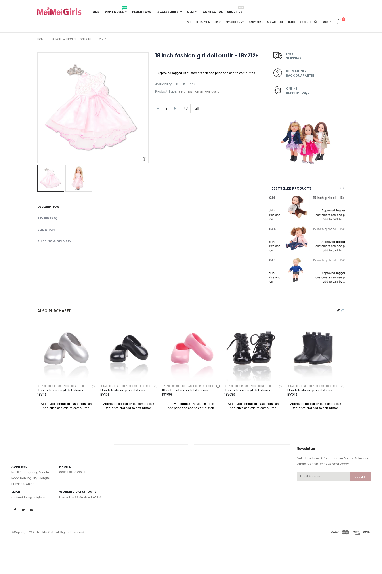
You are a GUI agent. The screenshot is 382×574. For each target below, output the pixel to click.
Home (41, 39)
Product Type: (166, 91)
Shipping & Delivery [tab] (54, 241)
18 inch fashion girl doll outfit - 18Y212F (207, 55)
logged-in (179, 73)
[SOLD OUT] (88, 330)
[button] (339, 310)
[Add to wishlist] (186, 108)
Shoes (84, 386)
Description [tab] (48, 207)
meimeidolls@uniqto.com (30, 497)
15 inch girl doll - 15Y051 (318, 198)
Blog (292, 22)
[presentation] (339, 188)
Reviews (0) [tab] (47, 218)
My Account (235, 22)
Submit (360, 477)
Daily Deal (255, 22)
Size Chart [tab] (46, 230)
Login (304, 22)
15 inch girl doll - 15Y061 (318, 260)
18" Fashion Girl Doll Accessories (58, 386)
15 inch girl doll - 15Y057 (319, 229)
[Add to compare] (196, 108)
